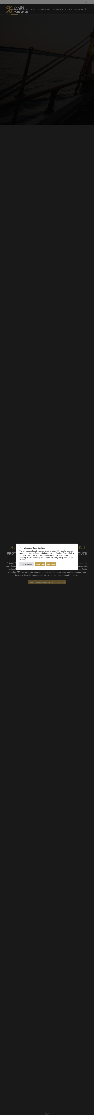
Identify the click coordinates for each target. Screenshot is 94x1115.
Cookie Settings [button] (26, 564)
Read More (51, 564)
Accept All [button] (40, 564)
